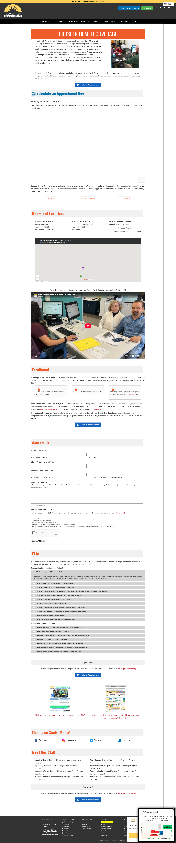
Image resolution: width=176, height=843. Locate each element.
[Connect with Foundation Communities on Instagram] (156, 8)
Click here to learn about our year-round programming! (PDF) (60, 715)
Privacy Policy (121, 513)
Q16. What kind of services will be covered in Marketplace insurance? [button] (59, 643)
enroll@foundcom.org (127, 668)
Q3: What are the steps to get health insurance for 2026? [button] (55, 587)
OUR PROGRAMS (87, 820)
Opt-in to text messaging (41, 509)
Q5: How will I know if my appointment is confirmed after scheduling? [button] (59, 595)
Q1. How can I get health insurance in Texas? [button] (51, 572)
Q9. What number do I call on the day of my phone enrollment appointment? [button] (61, 611)
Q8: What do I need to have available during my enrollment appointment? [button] (60, 607)
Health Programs (86, 828)
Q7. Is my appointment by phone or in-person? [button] (51, 603)
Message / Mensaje (39, 482)
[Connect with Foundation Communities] (169, 8)
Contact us (131, 394)
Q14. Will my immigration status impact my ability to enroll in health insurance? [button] (62, 635)
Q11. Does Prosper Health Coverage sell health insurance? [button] (55, 619)
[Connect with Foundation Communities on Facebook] (160, 8)
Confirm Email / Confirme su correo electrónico (105, 477)
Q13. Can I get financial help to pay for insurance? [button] (52, 631)
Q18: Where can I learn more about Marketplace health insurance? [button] (58, 651)
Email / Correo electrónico (42, 471)
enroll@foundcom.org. (49, 409)
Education (84, 824)
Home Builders (105, 831)
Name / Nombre (38, 451)
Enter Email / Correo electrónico (43, 477)
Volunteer (45, 822)
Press (103, 824)
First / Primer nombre (39, 457)
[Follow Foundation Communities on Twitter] (164, 8)
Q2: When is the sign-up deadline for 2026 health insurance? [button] (56, 583)
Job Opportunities (107, 822)
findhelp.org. (97, 409)
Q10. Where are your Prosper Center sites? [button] (50, 615)
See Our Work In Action (49, 824)
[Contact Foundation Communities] (173, 8)
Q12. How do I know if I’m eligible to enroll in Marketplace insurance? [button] (59, 627)
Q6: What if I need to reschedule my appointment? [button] (53, 599)
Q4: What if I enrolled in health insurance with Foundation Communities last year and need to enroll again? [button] (71, 591)
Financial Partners (106, 828)
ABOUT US (104, 820)
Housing (84, 822)
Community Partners (107, 826)
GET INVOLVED (47, 820)
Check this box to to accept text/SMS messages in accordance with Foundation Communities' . (80, 513)
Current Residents (130, 8)
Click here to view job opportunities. (88, 1)
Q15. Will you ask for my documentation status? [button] (52, 639)
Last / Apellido (93, 457)
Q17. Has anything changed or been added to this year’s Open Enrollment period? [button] (63, 647)
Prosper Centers (86, 826)
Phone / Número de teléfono (43, 462)
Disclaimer (127, 835)
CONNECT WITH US (68, 820)
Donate (147, 8)
